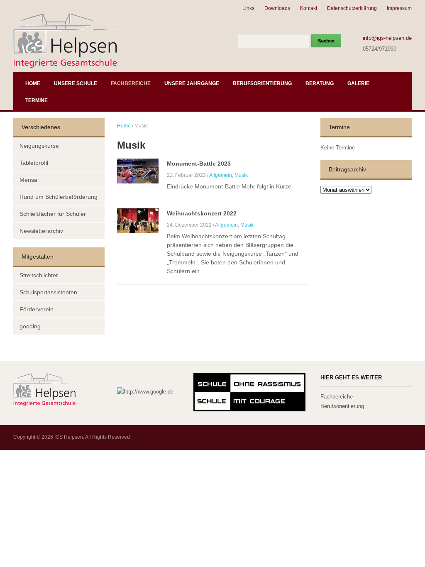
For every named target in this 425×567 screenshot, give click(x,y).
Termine (36, 100)
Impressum (399, 8)
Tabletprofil (34, 162)
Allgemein (220, 175)
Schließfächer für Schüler (53, 213)
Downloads (277, 8)
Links (248, 8)
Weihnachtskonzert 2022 (202, 213)
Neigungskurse (39, 145)
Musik (241, 175)
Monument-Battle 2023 (199, 163)
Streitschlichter (39, 275)
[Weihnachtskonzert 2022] (138, 220)
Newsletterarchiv (41, 230)
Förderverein (37, 309)
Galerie (358, 83)
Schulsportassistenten (48, 292)
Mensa (28, 179)
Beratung (319, 83)
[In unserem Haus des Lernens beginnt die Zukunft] (65, 40)
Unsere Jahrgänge (191, 83)
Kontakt (308, 8)
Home (32, 83)
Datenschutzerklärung (352, 8)
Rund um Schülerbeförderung (59, 196)
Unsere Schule (75, 83)
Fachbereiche (131, 83)
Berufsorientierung (262, 83)
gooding (30, 326)
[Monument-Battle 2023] (138, 170)
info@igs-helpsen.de (387, 38)
